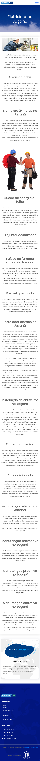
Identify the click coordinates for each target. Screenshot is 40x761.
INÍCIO (5, 705)
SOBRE (5, 708)
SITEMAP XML (7, 720)
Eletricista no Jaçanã (31, 747)
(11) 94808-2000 (10, 738)
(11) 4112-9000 (9, 735)
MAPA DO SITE (8, 710)
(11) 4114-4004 (9, 729)
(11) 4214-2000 (9, 732)
